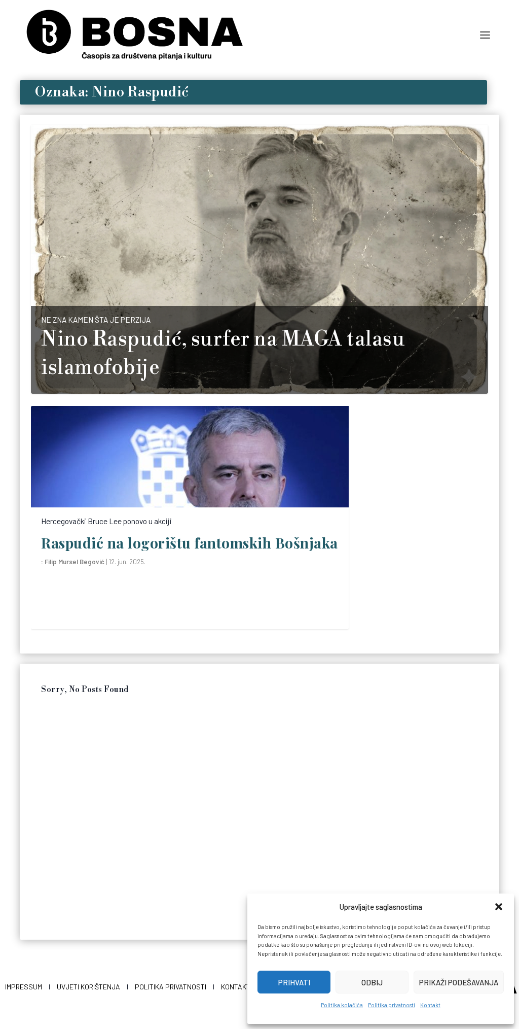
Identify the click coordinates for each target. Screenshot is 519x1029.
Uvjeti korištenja (88, 986)
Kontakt (430, 1005)
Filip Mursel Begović (74, 562)
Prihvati (294, 982)
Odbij (372, 982)
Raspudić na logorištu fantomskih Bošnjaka (189, 542)
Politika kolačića (342, 1005)
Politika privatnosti (391, 1005)
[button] (499, 907)
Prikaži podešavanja (458, 982)
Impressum (23, 986)
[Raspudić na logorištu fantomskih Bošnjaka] (190, 456)
